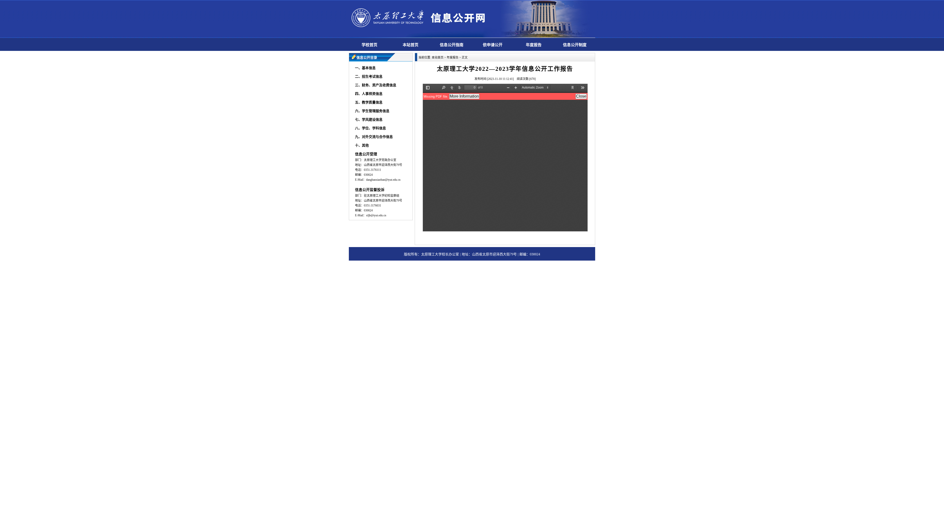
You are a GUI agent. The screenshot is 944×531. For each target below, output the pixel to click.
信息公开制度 (575, 45)
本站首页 (410, 45)
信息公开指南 (451, 45)
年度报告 (534, 45)
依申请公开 (492, 45)
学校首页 (369, 45)
